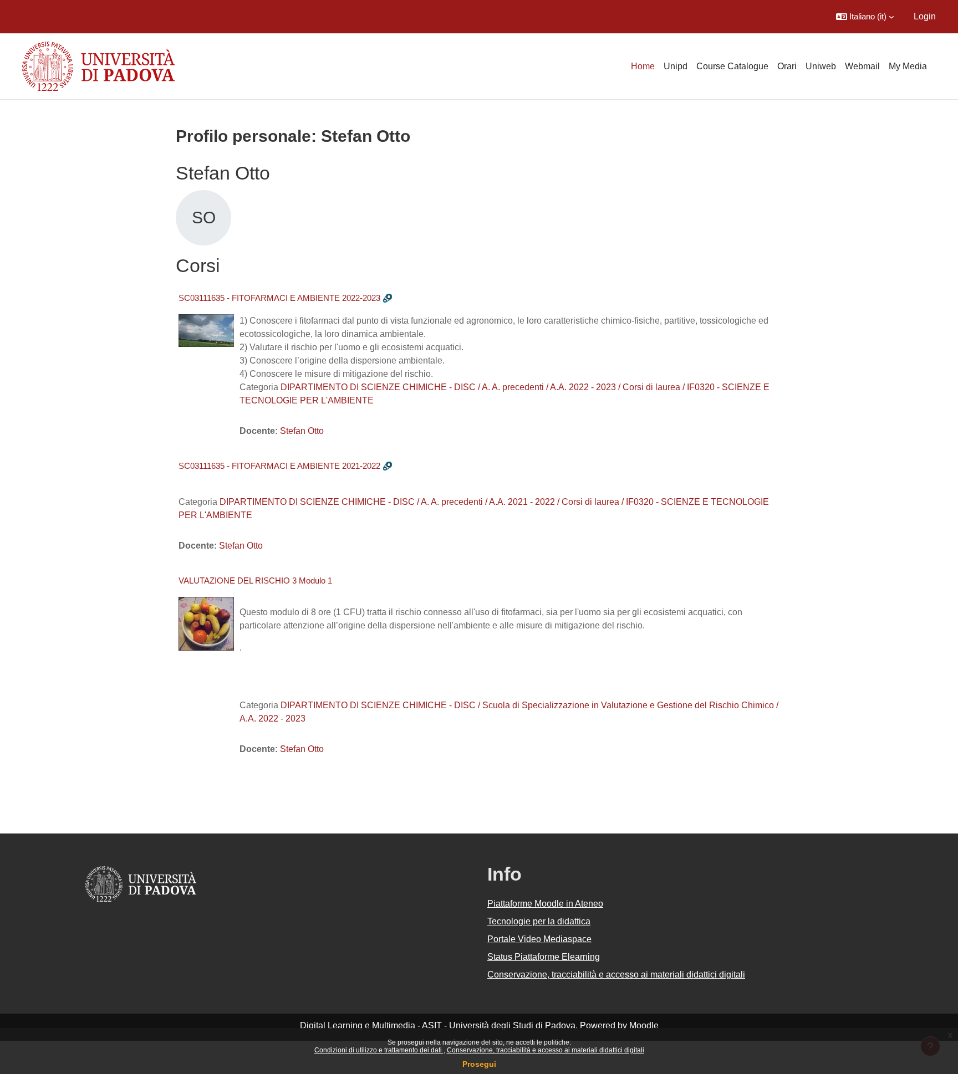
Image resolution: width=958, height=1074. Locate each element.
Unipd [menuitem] (675, 66)
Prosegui (479, 1064)
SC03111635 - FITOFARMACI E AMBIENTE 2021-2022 (279, 465)
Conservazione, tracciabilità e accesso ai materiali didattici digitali (545, 1050)
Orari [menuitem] (787, 66)
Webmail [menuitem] (862, 66)
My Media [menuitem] (908, 66)
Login (925, 16)
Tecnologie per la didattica (538, 921)
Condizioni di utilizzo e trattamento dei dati (379, 1050)
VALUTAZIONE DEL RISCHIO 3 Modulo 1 (255, 580)
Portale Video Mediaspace (539, 939)
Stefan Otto (302, 431)
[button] (864, 16)
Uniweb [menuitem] (821, 66)
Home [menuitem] (643, 66)
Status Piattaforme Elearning (543, 957)
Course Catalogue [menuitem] (732, 66)
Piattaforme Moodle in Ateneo (545, 903)
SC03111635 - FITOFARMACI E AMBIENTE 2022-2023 (279, 298)
